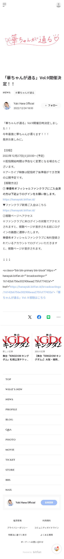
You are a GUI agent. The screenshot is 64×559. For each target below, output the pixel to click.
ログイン (58, 5)
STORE (9, 470)
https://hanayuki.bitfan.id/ (19, 199)
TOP (8, 379)
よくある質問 (46, 535)
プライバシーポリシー (17, 528)
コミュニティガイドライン (46, 528)
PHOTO (10, 439)
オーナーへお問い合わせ (32, 542)
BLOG (9, 419)
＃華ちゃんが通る (24, 92)
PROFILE (11, 409)
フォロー (53, 105)
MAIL (8, 489)
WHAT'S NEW (13, 389)
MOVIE (9, 449)
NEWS (6, 92)
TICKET (10, 459)
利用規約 (46, 520)
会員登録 (49, 502)
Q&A (8, 429)
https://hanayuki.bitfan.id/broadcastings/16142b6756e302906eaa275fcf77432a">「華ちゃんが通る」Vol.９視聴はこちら (32, 292)
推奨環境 (17, 520)
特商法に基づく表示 (17, 535)
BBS (7, 480)
